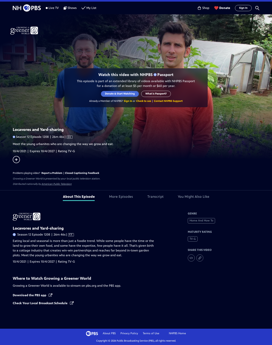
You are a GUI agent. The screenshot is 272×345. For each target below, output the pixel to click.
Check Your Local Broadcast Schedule (40, 303)
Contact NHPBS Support (168, 101)
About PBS (109, 333)
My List (91, 8)
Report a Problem (51, 173)
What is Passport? (156, 93)
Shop (205, 8)
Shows (72, 8)
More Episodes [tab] (121, 196)
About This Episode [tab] (79, 196)
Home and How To (201, 220)
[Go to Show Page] (141, 30)
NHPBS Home (177, 333)
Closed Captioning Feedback (82, 173)
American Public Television (56, 184)
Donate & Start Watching (120, 93)
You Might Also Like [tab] (193, 196)
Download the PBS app (30, 295)
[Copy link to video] (199, 257)
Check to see (143, 101)
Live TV (54, 8)
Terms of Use (151, 333)
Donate (224, 8)
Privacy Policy (129, 333)
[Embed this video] (191, 257)
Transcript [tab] (155, 196)
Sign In (243, 8)
